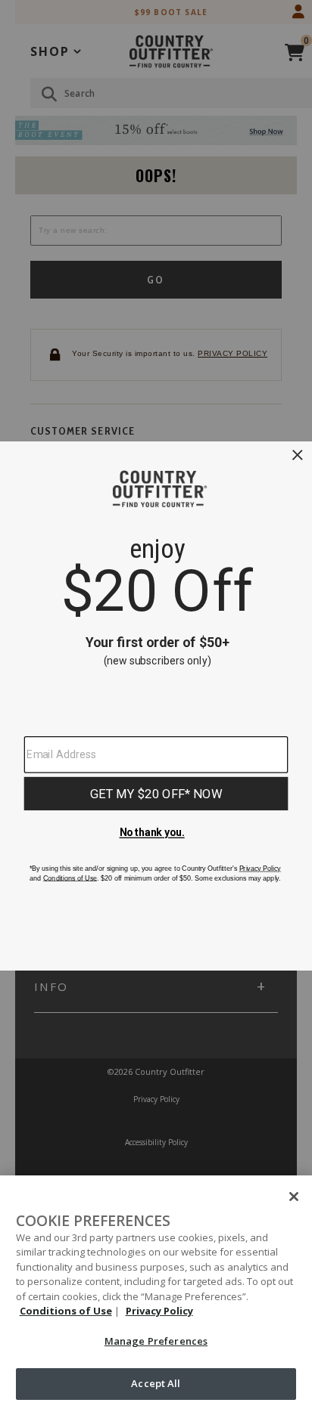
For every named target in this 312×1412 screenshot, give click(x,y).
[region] (156, 1293)
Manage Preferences (156, 1341)
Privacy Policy (159, 1311)
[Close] (293, 1196)
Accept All (155, 1383)
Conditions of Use (66, 1311)
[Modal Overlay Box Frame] (156, 706)
